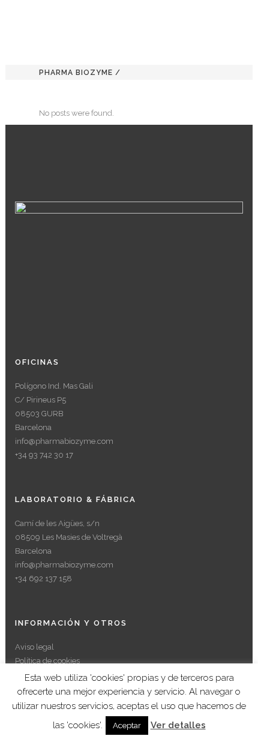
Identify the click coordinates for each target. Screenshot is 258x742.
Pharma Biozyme (76, 72)
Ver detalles (178, 725)
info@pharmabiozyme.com (64, 441)
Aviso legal (34, 646)
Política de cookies (47, 660)
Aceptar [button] (127, 725)
